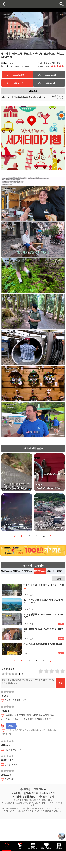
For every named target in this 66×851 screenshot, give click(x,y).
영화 (17, 571)
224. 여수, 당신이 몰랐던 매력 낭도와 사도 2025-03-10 (43, 601)
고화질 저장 (50, 82)
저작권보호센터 (46, 796)
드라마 (28, 571)
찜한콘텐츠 (46, 848)
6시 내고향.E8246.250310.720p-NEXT (43, 630)
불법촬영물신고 (30, 796)
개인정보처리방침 (29, 793)
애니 (50, 571)
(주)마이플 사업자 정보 (31, 789)
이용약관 (15, 793)
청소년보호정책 (47, 793)
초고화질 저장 (50, 74)
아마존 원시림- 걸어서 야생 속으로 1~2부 (43, 586)
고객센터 (16, 796)
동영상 (40, 571)
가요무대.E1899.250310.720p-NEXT (42, 644)
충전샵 (59, 848)
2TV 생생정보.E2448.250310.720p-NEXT (43, 616)
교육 (60, 571)
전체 (6, 571)
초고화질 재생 (18, 74)
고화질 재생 (18, 82)
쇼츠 (20, 848)
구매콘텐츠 (33, 848)
